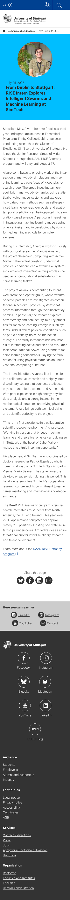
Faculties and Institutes (19, 878)
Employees (10, 769)
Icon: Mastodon (45, 682)
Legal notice (11, 797)
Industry (8, 779)
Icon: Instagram (46, 658)
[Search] (59, 5)
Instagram (52, 615)
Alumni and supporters (18, 775)
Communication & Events (21, 30)
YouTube (25, 623)
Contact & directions (17, 835)
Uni (4, 4)
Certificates (10, 812)
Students (9, 764)
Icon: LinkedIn (45, 705)
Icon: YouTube (25, 705)
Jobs (6, 845)
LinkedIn (24, 615)
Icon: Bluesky (24, 682)
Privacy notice (12, 802)
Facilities (9, 883)
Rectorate (9, 873)
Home (4, 30)
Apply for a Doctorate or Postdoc (25, 850)
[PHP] (30, 580)
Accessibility (11, 807)
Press (6, 840)
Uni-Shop (9, 855)
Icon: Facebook (24, 658)
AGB (6, 817)
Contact (52, 623)
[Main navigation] (63, 19)
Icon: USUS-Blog (35, 729)
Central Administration (18, 888)
